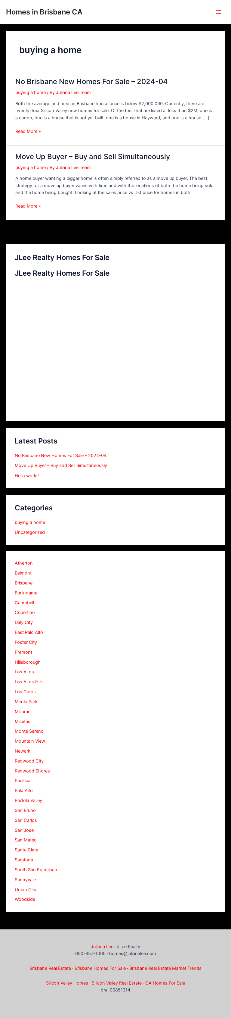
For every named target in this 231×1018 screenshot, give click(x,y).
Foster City (26, 642)
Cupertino (25, 612)
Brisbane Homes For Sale (100, 968)
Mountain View (30, 741)
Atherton (24, 563)
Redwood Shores (32, 771)
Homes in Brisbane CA (44, 12)
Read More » (28, 131)
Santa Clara (26, 850)
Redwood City (29, 761)
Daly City (24, 622)
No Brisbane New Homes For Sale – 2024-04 (60, 455)
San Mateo (26, 840)
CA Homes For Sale (165, 983)
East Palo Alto (29, 632)
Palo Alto (24, 790)
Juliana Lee (102, 946)
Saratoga (24, 860)
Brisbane (23, 583)
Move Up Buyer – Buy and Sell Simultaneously (61, 465)
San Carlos (26, 820)
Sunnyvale (25, 879)
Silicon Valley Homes (67, 983)
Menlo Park (26, 701)
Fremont (23, 652)
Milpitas (22, 721)
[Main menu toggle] (218, 12)
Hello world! (27, 475)
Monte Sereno (29, 731)
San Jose (24, 830)
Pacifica (22, 780)
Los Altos (24, 672)
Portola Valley (28, 800)
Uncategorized (30, 532)
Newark (22, 751)
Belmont (23, 573)
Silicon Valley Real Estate (117, 983)
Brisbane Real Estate (50, 968)
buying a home (30, 522)
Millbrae (22, 711)
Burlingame (26, 593)
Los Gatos (25, 691)
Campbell (24, 603)
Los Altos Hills (29, 681)
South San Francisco (36, 869)
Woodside (25, 899)
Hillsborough (28, 662)
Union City (25, 889)
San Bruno (25, 810)
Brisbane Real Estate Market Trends (165, 968)
